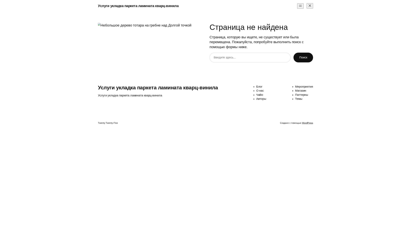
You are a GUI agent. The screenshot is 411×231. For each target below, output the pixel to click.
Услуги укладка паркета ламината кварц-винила (138, 6)
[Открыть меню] (300, 6)
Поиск (303, 57)
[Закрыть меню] (310, 6)
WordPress (307, 123)
